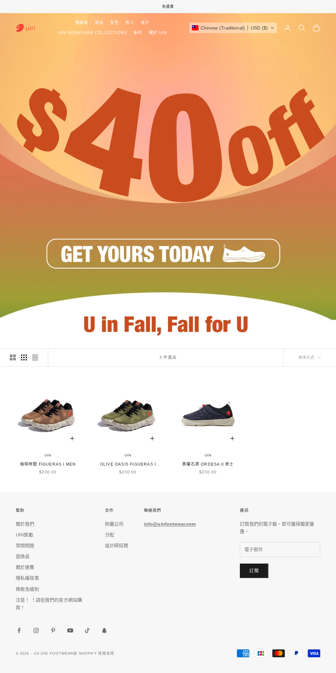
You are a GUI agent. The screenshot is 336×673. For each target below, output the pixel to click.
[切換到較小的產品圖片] (24, 357)
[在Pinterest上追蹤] (53, 630)
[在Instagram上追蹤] (36, 630)
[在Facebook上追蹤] (19, 630)
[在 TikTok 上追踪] (87, 630)
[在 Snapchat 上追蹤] (104, 630)
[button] (233, 28)
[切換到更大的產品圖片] (13, 357)
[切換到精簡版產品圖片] (35, 357)
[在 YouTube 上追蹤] (70, 630)
